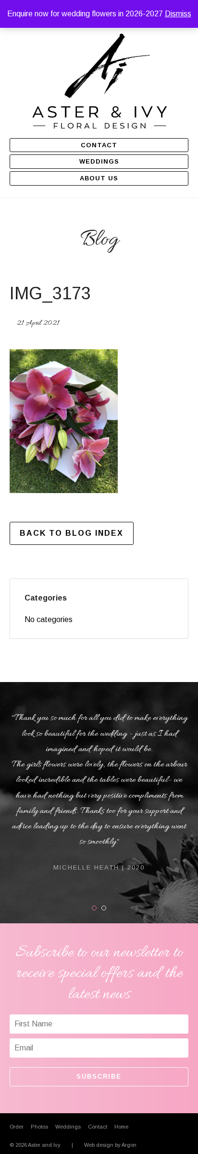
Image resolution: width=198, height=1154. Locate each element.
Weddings (99, 161)
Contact (99, 145)
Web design (98, 1145)
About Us (99, 178)
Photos (39, 1127)
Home (121, 1127)
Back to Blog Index (72, 533)
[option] (99, 791)
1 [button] (96, 908)
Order (17, 1127)
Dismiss (178, 14)
